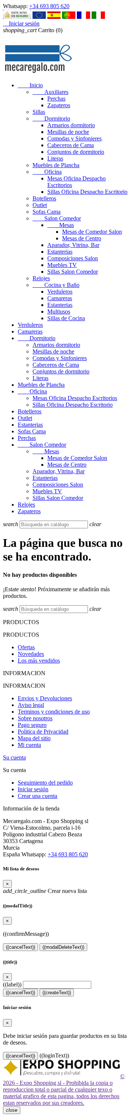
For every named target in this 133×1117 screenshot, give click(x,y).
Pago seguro (32, 725)
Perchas (56, 98)
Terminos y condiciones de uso (54, 711)
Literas (55, 158)
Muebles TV (62, 265)
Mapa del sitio (34, 738)
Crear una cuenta (37, 796)
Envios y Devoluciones (45, 698)
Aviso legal (31, 705)
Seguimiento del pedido (45, 782)
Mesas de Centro (81, 238)
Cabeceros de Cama (70, 145)
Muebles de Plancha (56, 165)
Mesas (60, 225)
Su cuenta (14, 757)
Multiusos (58, 311)
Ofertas (26, 647)
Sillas (39, 112)
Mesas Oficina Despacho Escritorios (75, 398)
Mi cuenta (29, 745)
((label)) (12, 984)
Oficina (47, 172)
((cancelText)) (20, 947)
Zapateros (58, 105)
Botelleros (44, 198)
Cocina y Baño (56, 285)
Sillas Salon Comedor (72, 271)
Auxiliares (50, 92)
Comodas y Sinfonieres (74, 138)
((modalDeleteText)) (63, 947)
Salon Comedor (57, 218)
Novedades (31, 654)
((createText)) (56, 992)
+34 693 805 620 (49, 6)
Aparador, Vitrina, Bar (73, 245)
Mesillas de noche (68, 132)
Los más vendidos (39, 660)
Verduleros (59, 291)
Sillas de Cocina (66, 318)
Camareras (59, 298)
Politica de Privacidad (43, 731)
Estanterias (59, 251)
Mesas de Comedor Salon (92, 232)
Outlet (40, 205)
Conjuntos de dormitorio (75, 152)
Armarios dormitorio (71, 125)
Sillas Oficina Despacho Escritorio (87, 192)
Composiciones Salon (72, 258)
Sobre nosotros (35, 718)
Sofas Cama (47, 212)
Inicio (30, 85)
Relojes (41, 278)
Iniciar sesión (33, 789)
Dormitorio (51, 118)
